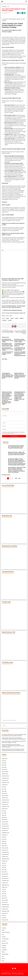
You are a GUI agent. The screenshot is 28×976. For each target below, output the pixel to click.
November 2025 (5, 778)
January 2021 (5, 902)
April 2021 (4, 895)
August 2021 (4, 887)
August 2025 (4, 784)
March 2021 (4, 898)
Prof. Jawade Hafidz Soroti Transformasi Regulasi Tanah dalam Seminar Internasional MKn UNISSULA (14, 735)
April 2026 (4, 767)
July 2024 (4, 810)
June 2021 (4, 891)
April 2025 (4, 791)
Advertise (4, 928)
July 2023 (4, 837)
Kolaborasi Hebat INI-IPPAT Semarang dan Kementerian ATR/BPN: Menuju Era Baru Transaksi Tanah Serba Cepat (13, 746)
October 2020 (5, 909)
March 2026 (4, 769)
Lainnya (3, 936)
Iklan (23, 974)
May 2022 (4, 867)
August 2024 (4, 808)
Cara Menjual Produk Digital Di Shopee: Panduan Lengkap (7, 340)
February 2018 (5, 919)
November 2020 (5, 906)
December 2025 (5, 776)
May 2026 (4, 765)
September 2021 (5, 885)
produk (9, 320)
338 (16, 478)
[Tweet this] (20, 13)
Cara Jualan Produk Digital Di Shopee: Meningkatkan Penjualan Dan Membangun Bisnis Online (19, 353)
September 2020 (5, 911)
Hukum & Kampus (6, 932)
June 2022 (4, 865)
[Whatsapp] (25, 13)
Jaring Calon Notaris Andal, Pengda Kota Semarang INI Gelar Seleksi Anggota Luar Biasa (14, 742)
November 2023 (5, 828)
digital (7, 318)
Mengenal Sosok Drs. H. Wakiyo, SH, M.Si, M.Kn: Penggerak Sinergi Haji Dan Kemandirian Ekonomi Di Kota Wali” (20, 376)
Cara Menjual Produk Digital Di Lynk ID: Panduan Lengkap (7, 349)
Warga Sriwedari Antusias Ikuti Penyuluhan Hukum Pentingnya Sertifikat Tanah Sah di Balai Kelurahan (13, 750)
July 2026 (4, 760)
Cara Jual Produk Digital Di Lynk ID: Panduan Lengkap (7, 331)
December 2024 (5, 800)
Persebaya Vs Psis (6, 474)
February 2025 (5, 795)
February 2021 (5, 900)
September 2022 (5, 858)
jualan (12, 318)
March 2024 (4, 819)
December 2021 (5, 878)
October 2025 (5, 780)
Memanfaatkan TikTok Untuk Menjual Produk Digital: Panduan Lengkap (7, 344)
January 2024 (5, 824)
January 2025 (5, 797)
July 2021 (4, 889)
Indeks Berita (14, 972)
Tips (3, 956)
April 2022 (4, 869)
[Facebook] (13, 326)
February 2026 (5, 771)
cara (3, 318)
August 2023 (4, 834)
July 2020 (4, 915)
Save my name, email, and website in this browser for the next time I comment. (13, 433)
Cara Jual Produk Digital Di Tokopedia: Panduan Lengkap (7, 353)
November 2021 (5, 880)
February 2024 (5, 821)
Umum (3, 958)
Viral (3, 960)
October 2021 (5, 882)
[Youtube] (15, 326)
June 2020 (4, 917)
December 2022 (5, 852)
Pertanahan (4, 949)
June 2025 (4, 789)
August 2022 (4, 861)
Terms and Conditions (17, 974)
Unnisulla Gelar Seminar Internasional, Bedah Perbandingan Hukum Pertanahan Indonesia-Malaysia (14, 738)
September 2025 (5, 782)
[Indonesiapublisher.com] (14, 965)
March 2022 (4, 871)
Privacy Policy (3, 974)
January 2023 (5, 850)
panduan (5, 320)
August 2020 (4, 913)
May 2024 (4, 815)
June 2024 (4, 813)
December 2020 (5, 904)
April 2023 (4, 843)
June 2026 (4, 762)
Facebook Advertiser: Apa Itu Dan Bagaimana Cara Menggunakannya (19, 349)
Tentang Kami (20, 972)
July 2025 (4, 786)
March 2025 (4, 793)
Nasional (4, 941)
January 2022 (5, 876)
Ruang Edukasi (5, 954)
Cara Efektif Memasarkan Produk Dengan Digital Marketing (19, 344)
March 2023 (4, 845)
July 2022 (4, 863)
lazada (16, 318)
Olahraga (4, 945)
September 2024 (5, 806)
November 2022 (5, 854)
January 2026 (5, 773)
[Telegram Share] (22, 13)
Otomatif (4, 947)
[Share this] (18, 13)
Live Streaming (5, 938)
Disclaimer (10, 974)
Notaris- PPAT (5, 943)
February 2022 (5, 874)
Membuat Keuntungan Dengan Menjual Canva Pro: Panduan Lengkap (20, 340)
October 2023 (5, 830)
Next (19, 478)
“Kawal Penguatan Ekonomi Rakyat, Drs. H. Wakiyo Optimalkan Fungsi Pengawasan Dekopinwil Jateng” (7, 376)
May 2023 (4, 841)
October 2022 (5, 856)
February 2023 (5, 848)
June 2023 (4, 839)
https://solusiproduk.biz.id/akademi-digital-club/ (14, 313)
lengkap (21, 318)
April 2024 (4, 817)
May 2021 (4, 893)
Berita (3, 930)
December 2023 (5, 826)
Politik (3, 952)
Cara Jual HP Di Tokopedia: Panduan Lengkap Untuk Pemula (20, 331)
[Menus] (2, 1)
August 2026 (4, 758)
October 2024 (5, 804)
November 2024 (5, 802)
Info (2, 13)
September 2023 (5, 832)
